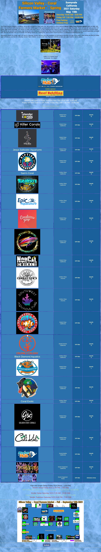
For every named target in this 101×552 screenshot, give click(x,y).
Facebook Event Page (50, 106)
